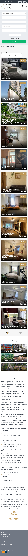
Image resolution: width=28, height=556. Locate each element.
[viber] (24, 2)
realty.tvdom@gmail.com (5, 534)
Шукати (14, 41)
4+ (19, 35)
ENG (11, 1)
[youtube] (11, 542)
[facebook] (19, 2)
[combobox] (14, 17)
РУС (8, 1)
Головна (2, 46)
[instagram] (21, 2)
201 (19, 332)
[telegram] (26, 2)
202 (21, 332)
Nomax (7, 546)
